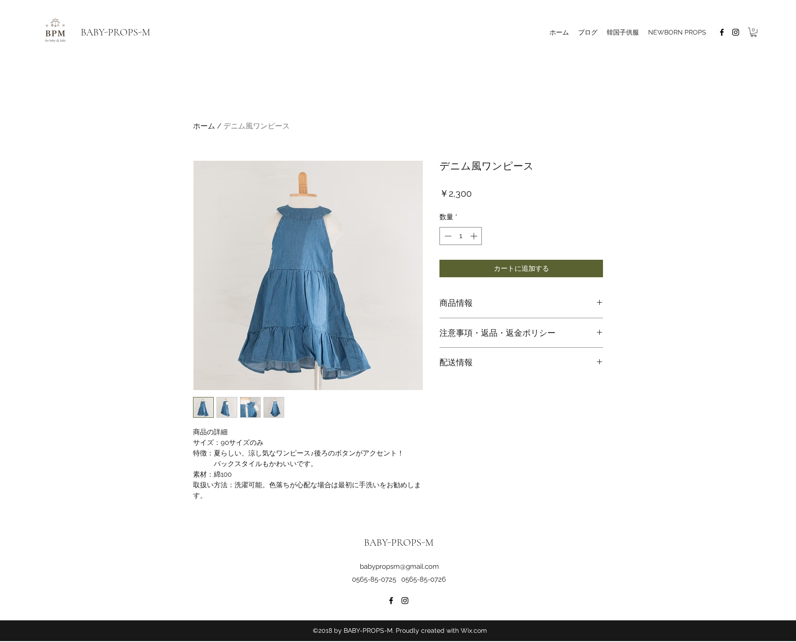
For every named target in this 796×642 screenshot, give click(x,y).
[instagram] (735, 32)
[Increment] (474, 236)
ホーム (204, 126)
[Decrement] (447, 236)
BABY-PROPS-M (115, 32)
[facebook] (721, 32)
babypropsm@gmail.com (399, 566)
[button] (753, 32)
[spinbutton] (460, 236)
